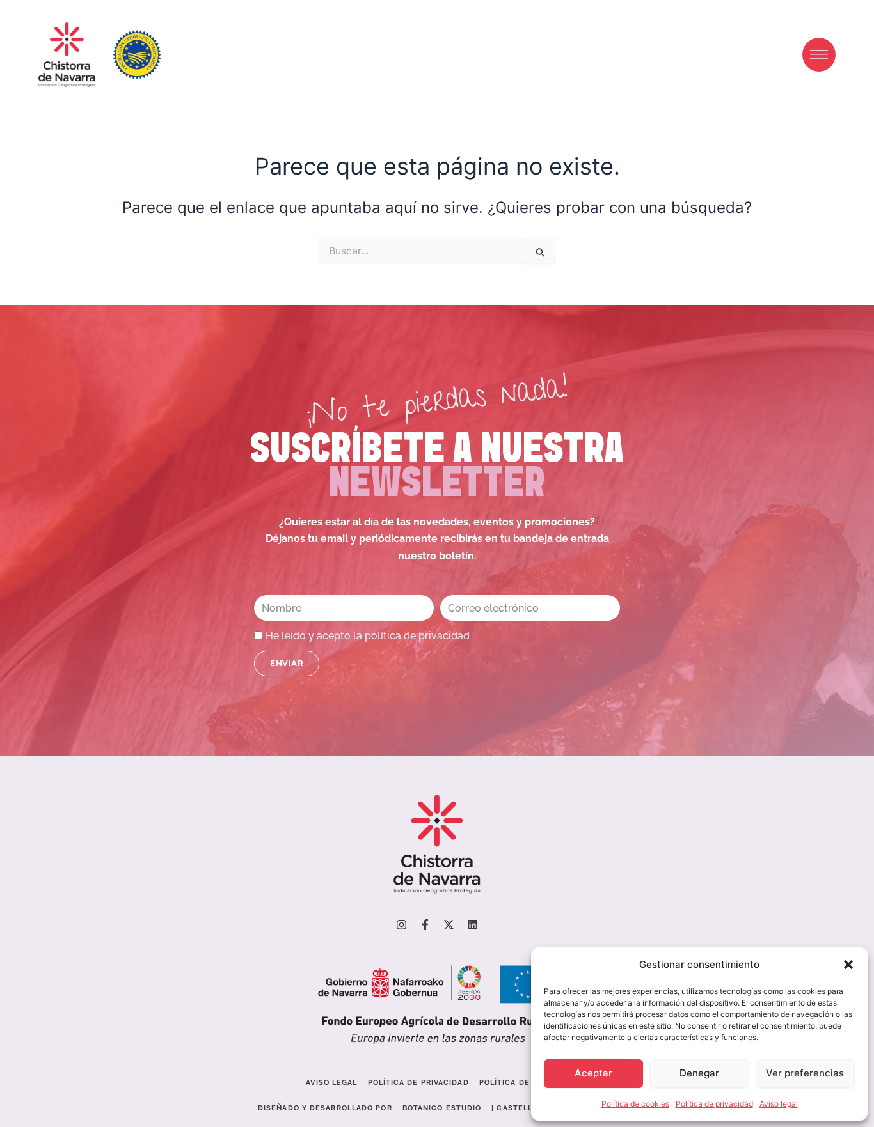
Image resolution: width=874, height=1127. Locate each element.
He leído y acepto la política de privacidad (368, 636)
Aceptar (593, 1073)
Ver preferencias (805, 1073)
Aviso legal (778, 1103)
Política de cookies (635, 1103)
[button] (848, 964)
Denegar (699, 1073)
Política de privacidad (714, 1103)
